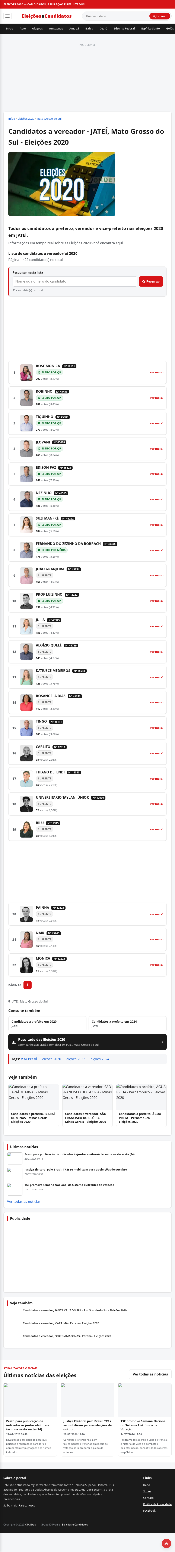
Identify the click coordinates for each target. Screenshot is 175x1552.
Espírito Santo (150, 28)
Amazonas (56, 28)
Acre (23, 28)
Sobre (147, 1491)
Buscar (161, 16)
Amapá (74, 28)
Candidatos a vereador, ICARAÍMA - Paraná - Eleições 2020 (61, 1323)
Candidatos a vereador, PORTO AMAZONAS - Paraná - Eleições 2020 (67, 1336)
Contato (148, 1498)
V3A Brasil (29, 1059)
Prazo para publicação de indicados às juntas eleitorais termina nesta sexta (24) (79, 1154)
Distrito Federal (124, 28)
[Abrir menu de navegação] (7, 16)
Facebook (149, 1510)
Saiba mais (10, 1505)
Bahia (89, 28)
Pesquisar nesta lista (28, 272)
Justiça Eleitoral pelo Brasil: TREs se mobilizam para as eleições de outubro (76, 1169)
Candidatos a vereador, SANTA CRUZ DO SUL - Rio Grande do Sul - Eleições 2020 (75, 1310)
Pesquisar (153, 281)
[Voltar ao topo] (166, 1543)
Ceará (104, 28)
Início (9, 28)
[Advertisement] (87, 78)
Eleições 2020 (26, 119)
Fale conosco (27, 1505)
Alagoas (37, 28)
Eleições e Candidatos (75, 1524)
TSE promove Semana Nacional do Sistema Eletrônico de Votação (69, 1185)
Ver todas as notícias (24, 1201)
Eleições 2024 (98, 1059)
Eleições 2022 (74, 1059)
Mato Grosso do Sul (48, 119)
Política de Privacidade (157, 1504)
